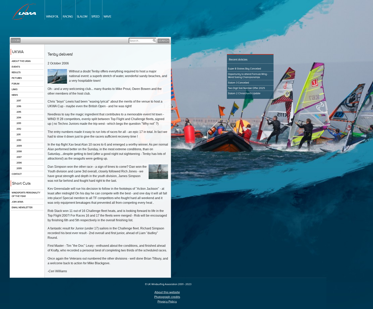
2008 (19, 151)
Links (14, 89)
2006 (19, 162)
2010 (19, 140)
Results (16, 72)
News (15, 95)
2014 (19, 117)
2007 (19, 157)
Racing (68, 16)
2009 (19, 145)
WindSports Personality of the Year (26, 194)
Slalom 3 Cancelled (238, 82)
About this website (167, 292)
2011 (19, 134)
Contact (17, 174)
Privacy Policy (167, 301)
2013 (19, 123)
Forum (15, 83)
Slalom (82, 16)
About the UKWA (21, 61)
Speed (95, 16)
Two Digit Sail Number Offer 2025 (246, 88)
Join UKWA (17, 201)
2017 (19, 100)
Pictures (17, 78)
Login (16, 40)
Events (16, 66)
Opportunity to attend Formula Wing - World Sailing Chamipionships (248, 76)
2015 (19, 112)
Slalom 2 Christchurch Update (244, 93)
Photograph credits (167, 297)
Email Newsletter (22, 207)
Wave (107, 16)
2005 (19, 168)
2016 (19, 106)
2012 (19, 128)
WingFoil (52, 16)
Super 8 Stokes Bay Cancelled (244, 68)
